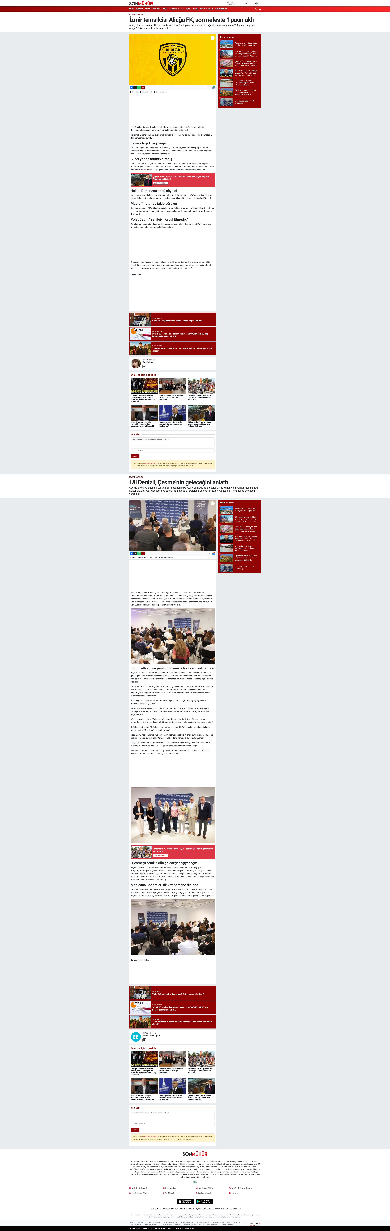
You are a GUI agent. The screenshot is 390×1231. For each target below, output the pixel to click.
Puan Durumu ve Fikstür (140, 1193)
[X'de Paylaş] (135, 87)
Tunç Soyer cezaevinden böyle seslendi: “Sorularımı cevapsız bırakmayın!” (170, 424)
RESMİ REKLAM (220, 9)
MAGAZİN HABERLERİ (233, 1222)
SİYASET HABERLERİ (186, 1222)
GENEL (196, 9)
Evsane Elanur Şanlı (137, 557)
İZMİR (131, 9)
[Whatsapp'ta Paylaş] (139, 87)
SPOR (165, 9)
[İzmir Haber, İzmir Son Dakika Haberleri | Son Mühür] (141, 3)
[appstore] (186, 1201)
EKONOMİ (157, 9)
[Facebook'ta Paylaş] (131, 87)
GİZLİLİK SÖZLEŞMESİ (153, 1222)
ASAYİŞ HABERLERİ (151, 1224)
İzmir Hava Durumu (171, 1188)
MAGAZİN (173, 9)
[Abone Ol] (214, 87)
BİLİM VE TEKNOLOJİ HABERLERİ (170, 1224)
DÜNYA (188, 9)
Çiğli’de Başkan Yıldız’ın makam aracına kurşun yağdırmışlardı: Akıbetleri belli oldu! (199, 424)
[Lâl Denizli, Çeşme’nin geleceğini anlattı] (172, 525)
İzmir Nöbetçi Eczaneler (140, 1188)
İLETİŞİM (140, 1222)
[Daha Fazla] (143, 87)
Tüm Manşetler (170, 1193)
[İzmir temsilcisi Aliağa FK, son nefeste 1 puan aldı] (172, 59)
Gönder (135, 456)
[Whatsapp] (195, 1181)
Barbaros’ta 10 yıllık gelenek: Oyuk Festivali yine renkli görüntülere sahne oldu (200, 397)
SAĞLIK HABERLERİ (227, 1224)
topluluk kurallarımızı (150, 463)
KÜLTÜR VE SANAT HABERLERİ (208, 1224)
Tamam (259, 1228)
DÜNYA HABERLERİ (135, 1224)
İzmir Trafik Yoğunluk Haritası (242, 1188)
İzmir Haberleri (136, 15)
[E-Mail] (144, 366)
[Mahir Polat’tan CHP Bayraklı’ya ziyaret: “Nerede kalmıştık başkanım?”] (172, 386)
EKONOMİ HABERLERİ (203, 1222)
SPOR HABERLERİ (218, 1222)
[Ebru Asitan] (136, 363)
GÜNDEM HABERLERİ (170, 1222)
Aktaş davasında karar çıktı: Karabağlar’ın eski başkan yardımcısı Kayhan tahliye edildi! (142, 424)
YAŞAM (181, 9)
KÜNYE (132, 1222)
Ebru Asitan (135, 92)
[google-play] (204, 1201)
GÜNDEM (139, 9)
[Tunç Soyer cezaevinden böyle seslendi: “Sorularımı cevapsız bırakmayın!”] (172, 413)
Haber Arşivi (236, 1193)
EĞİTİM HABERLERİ (190, 1224)
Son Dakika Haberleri (205, 1193)
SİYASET (148, 9)
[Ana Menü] (259, 9)
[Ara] (256, 9)
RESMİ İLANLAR (206, 9)
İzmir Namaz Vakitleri (206, 1188)
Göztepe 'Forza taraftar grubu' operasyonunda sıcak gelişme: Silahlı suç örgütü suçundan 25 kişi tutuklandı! (143, 398)
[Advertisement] (173, 109)
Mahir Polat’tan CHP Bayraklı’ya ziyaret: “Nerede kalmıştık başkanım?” (171, 397)
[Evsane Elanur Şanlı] (136, 1037)
